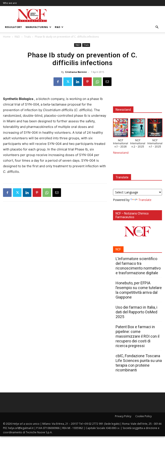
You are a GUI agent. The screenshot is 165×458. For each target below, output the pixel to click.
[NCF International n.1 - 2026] (120, 128)
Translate (144, 200)
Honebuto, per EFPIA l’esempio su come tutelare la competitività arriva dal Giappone (139, 290)
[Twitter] (67, 81)
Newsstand (120, 152)
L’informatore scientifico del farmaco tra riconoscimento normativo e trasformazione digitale (138, 265)
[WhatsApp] (97, 81)
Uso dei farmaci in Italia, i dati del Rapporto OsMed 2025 (136, 312)
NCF (118, 249)
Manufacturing (37, 27)
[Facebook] (57, 81)
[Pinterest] (87, 81)
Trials (27, 36)
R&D (57, 27)
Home (7, 36)
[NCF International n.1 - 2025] (154, 128)
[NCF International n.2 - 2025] (137, 128)
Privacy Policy (123, 416)
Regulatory (13, 27)
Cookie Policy (143, 416)
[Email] (107, 81)
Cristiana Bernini (76, 72)
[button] (157, 27)
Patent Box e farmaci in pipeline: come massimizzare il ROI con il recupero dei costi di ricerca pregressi (137, 336)
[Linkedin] (77, 81)
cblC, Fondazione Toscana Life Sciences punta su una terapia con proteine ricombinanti (139, 363)
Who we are (10, 3)
